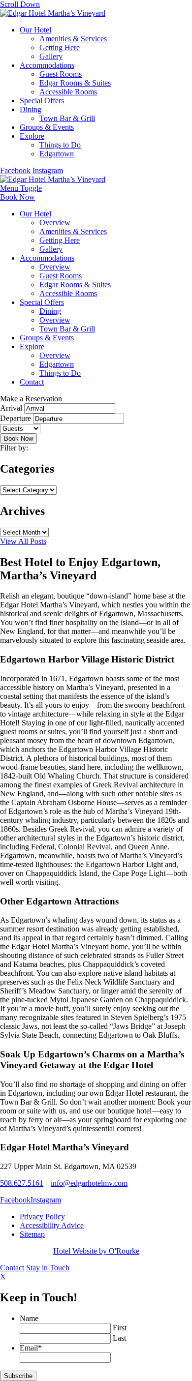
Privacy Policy (42, 1216)
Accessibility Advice (52, 1225)
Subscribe (18, 1376)
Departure (15, 418)
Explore (32, 136)
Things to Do (60, 145)
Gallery (51, 56)
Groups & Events (47, 127)
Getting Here (59, 47)
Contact (32, 382)
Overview (54, 222)
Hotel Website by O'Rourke (96, 1251)
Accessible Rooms (68, 92)
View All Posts (23, 541)
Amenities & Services (73, 38)
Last (119, 1338)
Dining (30, 109)
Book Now (17, 197)
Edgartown (56, 154)
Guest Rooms (60, 74)
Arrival (11, 408)
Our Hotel (35, 30)
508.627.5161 (21, 1183)
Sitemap (32, 1234)
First (120, 1327)
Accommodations (47, 65)
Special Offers (42, 100)
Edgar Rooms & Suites (75, 83)
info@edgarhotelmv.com (89, 1183)
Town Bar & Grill (67, 118)
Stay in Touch (47, 1267)
